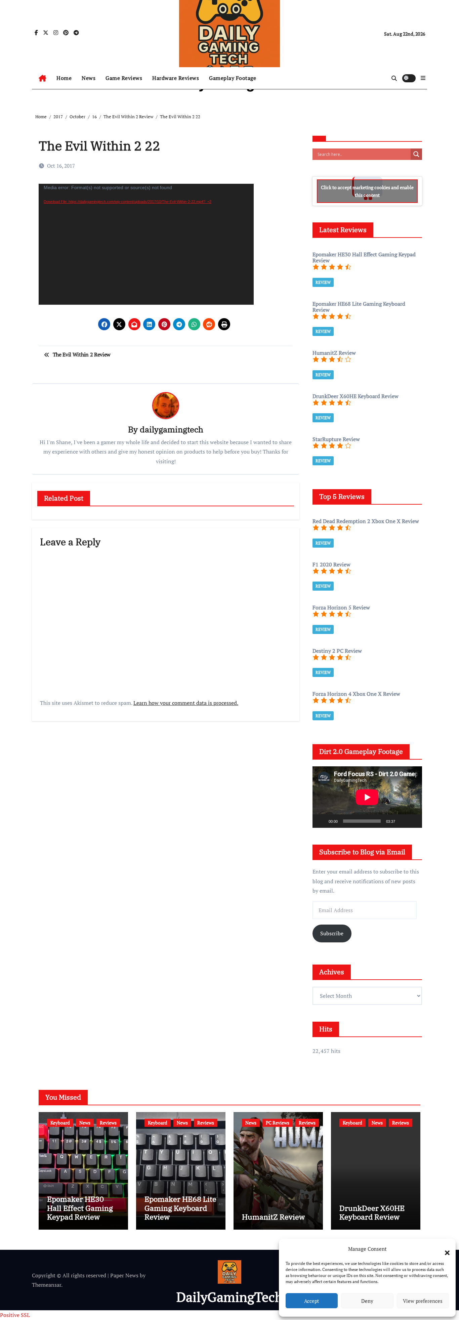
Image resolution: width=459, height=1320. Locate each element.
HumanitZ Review (273, 1217)
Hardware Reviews (175, 78)
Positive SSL (15, 1315)
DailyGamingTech (229, 1297)
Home (64, 78)
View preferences (423, 1300)
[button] (444, 1249)
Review (323, 282)
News (88, 78)
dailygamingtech (171, 429)
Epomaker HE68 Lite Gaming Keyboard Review (180, 1208)
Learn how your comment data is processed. (185, 703)
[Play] (321, 821)
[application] (146, 244)
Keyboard (60, 1122)
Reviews (108, 1122)
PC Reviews (277, 1122)
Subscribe (331, 933)
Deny (367, 1300)
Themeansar (46, 1284)
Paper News (124, 1275)
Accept (311, 1300)
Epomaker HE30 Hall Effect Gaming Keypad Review (80, 1208)
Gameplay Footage (232, 78)
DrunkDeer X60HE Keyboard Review (372, 1212)
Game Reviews (124, 78)
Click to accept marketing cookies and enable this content (367, 191)
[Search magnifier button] (416, 154)
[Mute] (402, 821)
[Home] (42, 78)
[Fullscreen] (413, 821)
